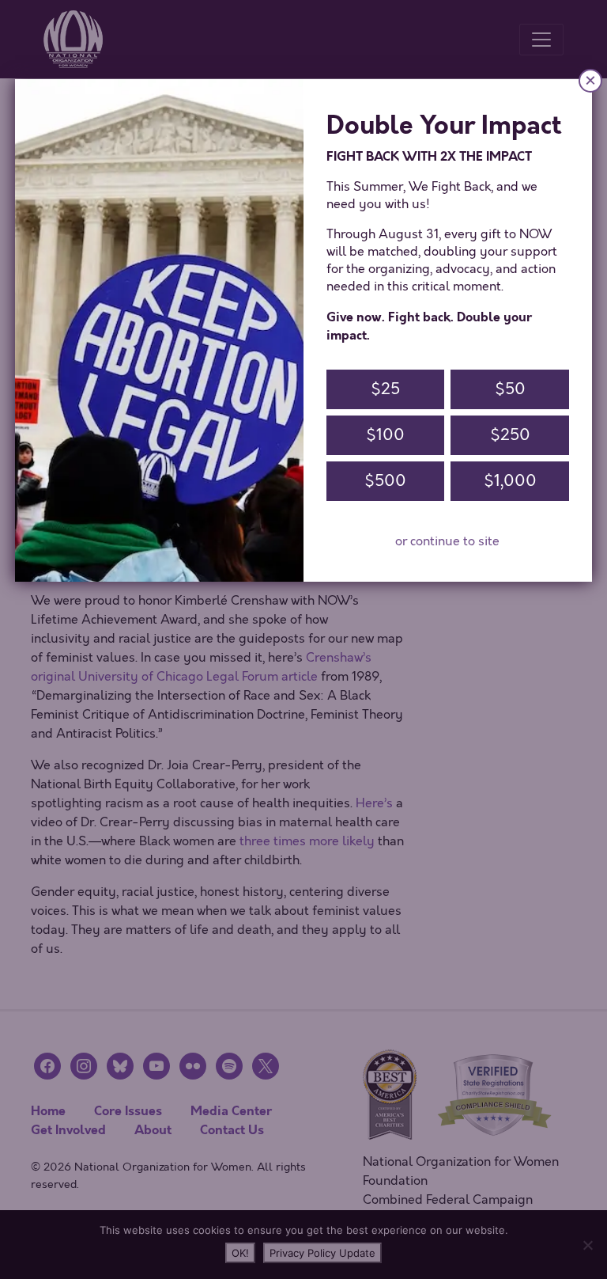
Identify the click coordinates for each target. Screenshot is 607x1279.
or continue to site (447, 541)
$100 (385, 435)
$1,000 (510, 480)
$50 (510, 389)
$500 (385, 480)
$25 (385, 389)
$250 (510, 435)
